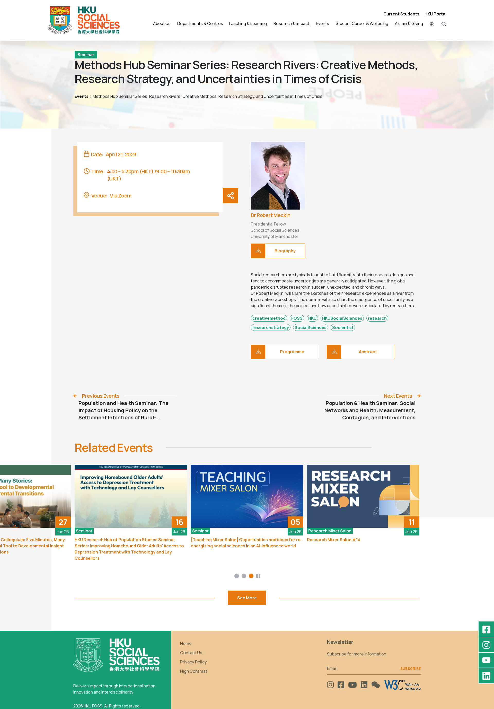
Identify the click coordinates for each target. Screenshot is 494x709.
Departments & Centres (200, 23)
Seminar (85, 54)
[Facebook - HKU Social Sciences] (486, 629)
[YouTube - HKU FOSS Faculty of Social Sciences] (486, 660)
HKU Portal (435, 14)
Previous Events (100, 395)
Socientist (343, 327)
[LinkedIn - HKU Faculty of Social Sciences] (486, 675)
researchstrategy (270, 327)
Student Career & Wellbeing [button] (362, 23)
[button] (444, 23)
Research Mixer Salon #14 (333, 539)
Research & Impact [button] (291, 23)
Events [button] (322, 23)
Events (82, 96)
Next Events (398, 395)
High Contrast (193, 671)
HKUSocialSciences (342, 318)
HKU (312, 318)
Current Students (401, 14)
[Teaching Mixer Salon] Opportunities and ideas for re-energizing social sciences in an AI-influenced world (246, 543)
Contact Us (191, 652)
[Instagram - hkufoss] (486, 644)
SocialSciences (311, 327)
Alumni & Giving (409, 23)
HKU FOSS (93, 706)
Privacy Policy (193, 662)
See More (247, 598)
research (377, 318)
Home (186, 643)
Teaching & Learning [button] (247, 23)
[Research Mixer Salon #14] (363, 496)
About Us (162, 23)
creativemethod (269, 318)
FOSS (297, 318)
